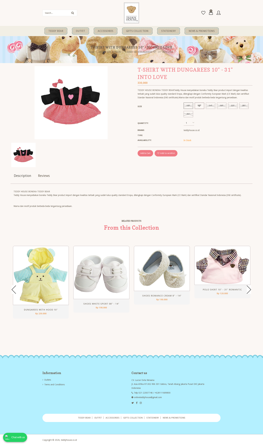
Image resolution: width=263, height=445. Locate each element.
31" (188, 114)
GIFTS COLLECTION (133, 418)
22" (233, 105)
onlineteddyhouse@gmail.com (148, 397)
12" (199, 105)
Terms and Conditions (54, 384)
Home (91, 52)
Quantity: (143, 123)
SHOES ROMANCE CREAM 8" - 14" (161, 295)
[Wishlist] (203, 12)
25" (244, 105)
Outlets (47, 380)
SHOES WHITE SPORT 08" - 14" (101, 303)
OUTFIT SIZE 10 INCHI (110, 52)
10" (188, 105)
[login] (219, 12)
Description (22, 176)
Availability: (145, 140)
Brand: (141, 130)
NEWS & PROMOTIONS (174, 418)
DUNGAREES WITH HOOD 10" (41, 309)
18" (221, 105)
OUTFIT (98, 418)
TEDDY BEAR (84, 418)
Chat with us (18, 437)
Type (140, 135)
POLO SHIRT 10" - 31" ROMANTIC (222, 289)
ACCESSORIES (112, 418)
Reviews (44, 176)
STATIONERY (152, 418)
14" (210, 105)
